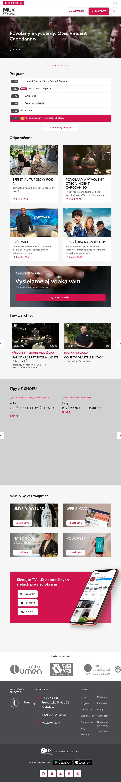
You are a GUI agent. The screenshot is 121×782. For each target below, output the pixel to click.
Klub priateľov (87, 716)
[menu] (114, 11)
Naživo (100, 11)
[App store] (82, 762)
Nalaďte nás (86, 709)
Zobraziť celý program (60, 127)
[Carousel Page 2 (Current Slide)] (55, 65)
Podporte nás (15, 3)
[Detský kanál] (77, 773)
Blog (82, 728)
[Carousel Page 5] (65, 65)
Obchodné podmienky (103, 724)
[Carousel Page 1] (52, 65)
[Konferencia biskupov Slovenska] (14, 703)
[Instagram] (43, 773)
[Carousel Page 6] (68, 65)
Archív (78, 11)
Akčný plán (102, 716)
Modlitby (84, 734)
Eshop (100, 709)
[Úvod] (9, 11)
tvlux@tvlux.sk (50, 722)
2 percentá (102, 731)
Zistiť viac (22, 523)
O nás (83, 697)
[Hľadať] (115, 3)
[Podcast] (69, 773)
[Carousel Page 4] (62, 65)
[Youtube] (60, 773)
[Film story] (30, 703)
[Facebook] (52, 773)
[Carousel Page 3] (59, 65)
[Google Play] (62, 762)
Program (84, 703)
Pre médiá (102, 703)
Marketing (102, 697)
